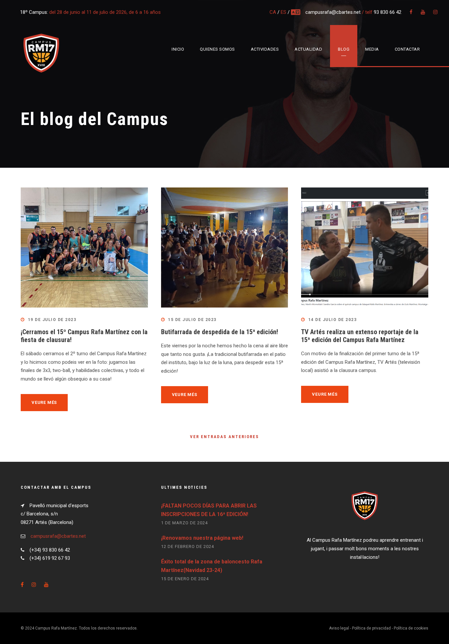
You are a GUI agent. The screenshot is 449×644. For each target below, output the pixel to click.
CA (273, 12)
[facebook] (411, 12)
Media (372, 49)
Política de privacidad (371, 628)
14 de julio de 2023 (332, 319)
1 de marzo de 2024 (184, 522)
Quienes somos (217, 49)
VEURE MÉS (44, 402)
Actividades (265, 49)
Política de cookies (411, 628)
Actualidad (308, 49)
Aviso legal (339, 628)
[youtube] (423, 12)
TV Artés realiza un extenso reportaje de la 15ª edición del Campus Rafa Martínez (359, 336)
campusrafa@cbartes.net (333, 12)
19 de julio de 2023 (52, 319)
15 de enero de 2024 (185, 578)
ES (283, 12)
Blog (343, 49)
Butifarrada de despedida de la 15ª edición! (219, 332)
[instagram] (435, 12)
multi (296, 12)
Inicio (178, 49)
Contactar (407, 49)
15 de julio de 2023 (192, 319)
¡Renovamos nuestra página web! (202, 538)
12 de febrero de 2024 (187, 546)
